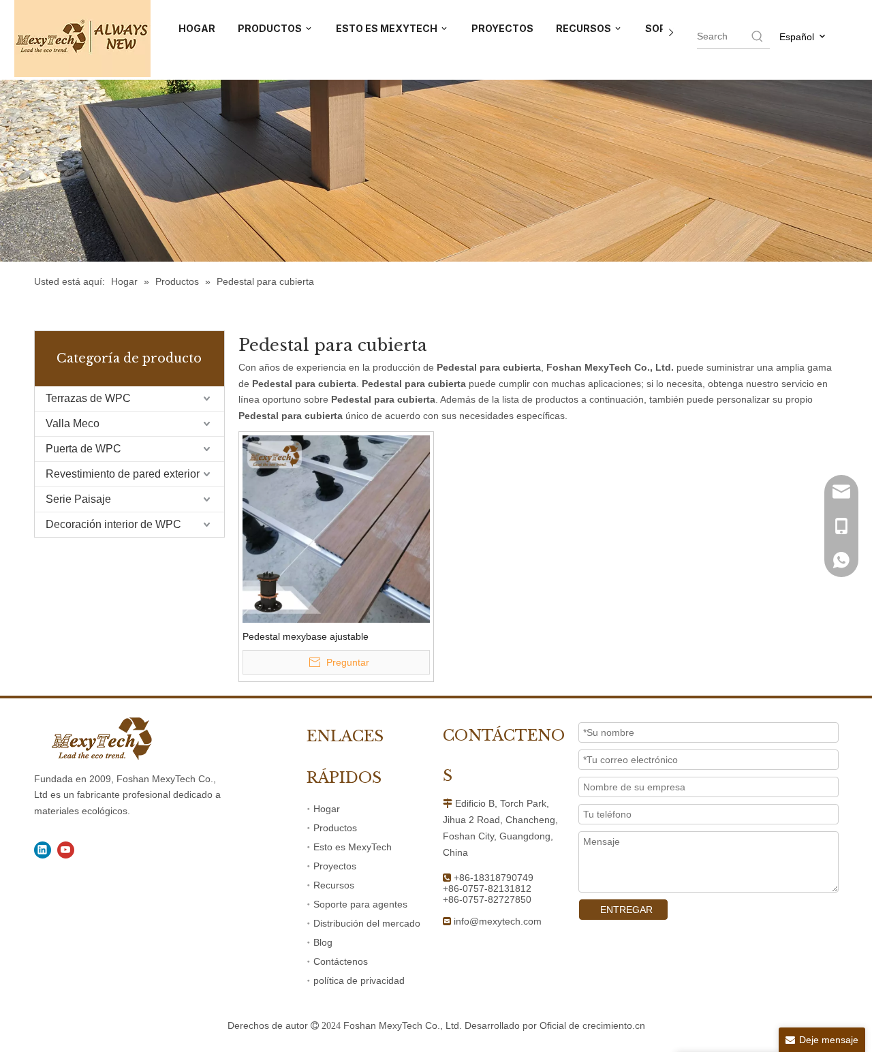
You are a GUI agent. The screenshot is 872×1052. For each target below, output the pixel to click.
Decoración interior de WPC (113, 524)
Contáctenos (340, 961)
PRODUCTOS (271, 28)
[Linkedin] (42, 849)
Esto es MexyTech (352, 846)
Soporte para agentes (360, 904)
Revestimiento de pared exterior (123, 474)
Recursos (333, 885)
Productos (335, 827)
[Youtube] (65, 849)
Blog (322, 942)
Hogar (326, 808)
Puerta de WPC (83, 448)
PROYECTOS (502, 28)
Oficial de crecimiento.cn (592, 1025)
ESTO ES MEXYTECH (387, 28)
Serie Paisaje (78, 499)
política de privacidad (359, 980)
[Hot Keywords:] (757, 36)
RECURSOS (584, 28)
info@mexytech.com (498, 921)
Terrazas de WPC (88, 398)
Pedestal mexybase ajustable (306, 636)
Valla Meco (72, 423)
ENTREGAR (626, 909)
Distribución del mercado (366, 923)
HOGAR (196, 28)
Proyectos (334, 866)
